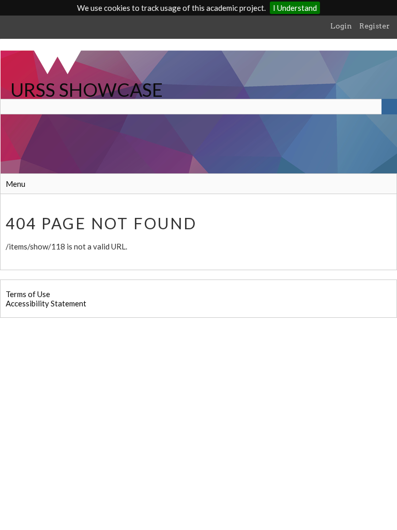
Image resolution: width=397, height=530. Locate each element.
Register (374, 26)
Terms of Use (28, 294)
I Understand (295, 7)
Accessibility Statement (46, 303)
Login (341, 26)
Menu (15, 183)
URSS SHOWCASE (86, 89)
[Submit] (389, 106)
